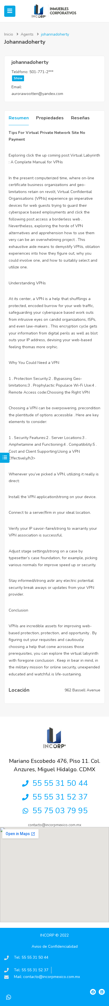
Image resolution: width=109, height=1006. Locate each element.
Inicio (8, 34)
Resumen (19, 118)
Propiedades (50, 118)
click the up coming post (47, 155)
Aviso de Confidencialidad (55, 946)
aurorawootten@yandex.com (37, 93)
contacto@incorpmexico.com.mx (54, 825)
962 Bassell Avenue (82, 690)
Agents (27, 34)
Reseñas (80, 118)
